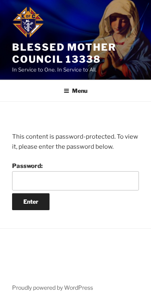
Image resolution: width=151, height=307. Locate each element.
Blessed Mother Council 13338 (64, 53)
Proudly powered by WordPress (52, 287)
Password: (27, 166)
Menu (79, 90)
